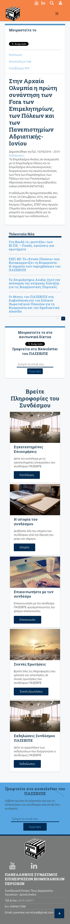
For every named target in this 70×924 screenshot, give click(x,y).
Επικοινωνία (27, 619)
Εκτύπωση (15, 54)
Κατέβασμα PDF (19, 68)
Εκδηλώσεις (16, 155)
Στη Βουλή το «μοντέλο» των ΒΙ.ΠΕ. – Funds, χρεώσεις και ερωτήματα (31, 245)
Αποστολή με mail (20, 61)
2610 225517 (26, 900)
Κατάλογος (27, 475)
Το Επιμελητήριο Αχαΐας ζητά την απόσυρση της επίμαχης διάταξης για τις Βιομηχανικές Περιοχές (34, 283)
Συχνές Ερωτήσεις (31, 691)
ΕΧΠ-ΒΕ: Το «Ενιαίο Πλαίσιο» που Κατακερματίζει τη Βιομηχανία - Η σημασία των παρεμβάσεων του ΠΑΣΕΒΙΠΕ (34, 264)
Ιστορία (24, 547)
